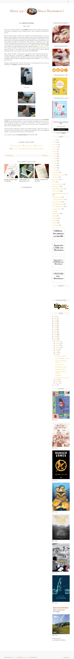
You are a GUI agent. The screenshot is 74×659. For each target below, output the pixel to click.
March (57, 381)
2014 (55, 336)
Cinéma (54, 182)
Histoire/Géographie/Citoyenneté (60, 193)
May (57, 354)
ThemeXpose (14, 657)
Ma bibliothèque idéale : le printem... (11, 180)
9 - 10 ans (54, 170)
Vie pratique (55, 225)
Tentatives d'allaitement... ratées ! (61, 361)
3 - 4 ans (54, 156)
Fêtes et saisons (56, 191)
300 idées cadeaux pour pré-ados (41, 180)
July (57, 350)
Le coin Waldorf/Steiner (58, 206)
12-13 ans (54, 149)
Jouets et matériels (33, 148)
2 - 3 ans (54, 154)
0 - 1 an (14, 148)
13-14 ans (54, 151)
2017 (55, 331)
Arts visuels (55, 177)
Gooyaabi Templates (26, 657)
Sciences (54, 220)
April (57, 379)
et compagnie (43, 58)
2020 (55, 325)
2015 (55, 334)
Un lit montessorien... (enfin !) (62, 358)
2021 (55, 323)
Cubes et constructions (57, 184)
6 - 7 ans (54, 163)
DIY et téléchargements (57, 188)
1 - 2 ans (19, 148)
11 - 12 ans (54, 147)
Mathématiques (56, 213)
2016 (55, 332)
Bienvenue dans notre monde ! (62, 378)
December (58, 341)
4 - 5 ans (54, 158)
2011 (55, 385)
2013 (55, 338)
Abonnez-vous (61, 129)
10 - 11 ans (54, 144)
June (57, 352)
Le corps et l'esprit (56, 209)
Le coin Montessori (56, 202)
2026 (55, 316)
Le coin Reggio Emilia (57, 204)
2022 (55, 322)
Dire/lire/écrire (25, 148)
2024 (55, 318)
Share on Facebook (16, 145)
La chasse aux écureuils (60, 356)
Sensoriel (54, 223)
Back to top (66, 657)
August (57, 349)
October (57, 345)
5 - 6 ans (54, 161)
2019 (55, 327)
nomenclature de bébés (43, 46)
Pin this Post (39, 145)
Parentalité (41, 148)
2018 (55, 329)
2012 (55, 340)
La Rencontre (58, 375)
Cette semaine (55, 179)
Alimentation (55, 172)
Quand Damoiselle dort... (61, 367)
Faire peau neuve (59, 364)
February (58, 383)
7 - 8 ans (54, 165)
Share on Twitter (28, 145)
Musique (54, 216)
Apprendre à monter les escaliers (60, 372)
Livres (53, 211)
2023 (55, 320)
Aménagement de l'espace (58, 175)
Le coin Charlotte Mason (58, 199)
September (58, 347)
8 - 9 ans (54, 168)
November (58, 343)
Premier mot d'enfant (60, 369)
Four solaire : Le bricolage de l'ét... (25, 180)
